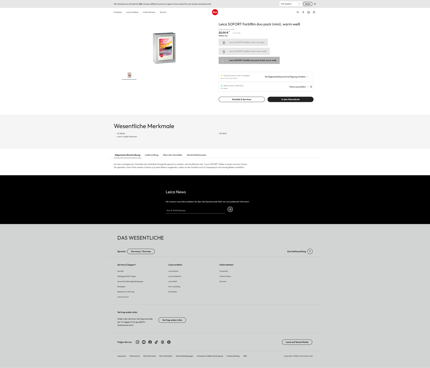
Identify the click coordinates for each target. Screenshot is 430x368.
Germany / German (141, 251)
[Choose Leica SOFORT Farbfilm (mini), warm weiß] (244, 51)
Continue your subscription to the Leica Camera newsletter (230, 209)
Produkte (118, 12)
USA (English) (286, 4)
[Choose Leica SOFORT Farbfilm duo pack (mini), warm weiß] (249, 60)
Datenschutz (135, 356)
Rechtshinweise (149, 356)
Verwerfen (315, 4)
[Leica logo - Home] (215, 12)
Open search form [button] (298, 12)
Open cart (314, 12)
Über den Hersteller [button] (172, 154)
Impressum (121, 356)
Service (163, 12)
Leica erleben (132, 12)
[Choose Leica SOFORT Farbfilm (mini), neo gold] (243, 42)
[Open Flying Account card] (303, 12)
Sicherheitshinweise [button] (196, 154)
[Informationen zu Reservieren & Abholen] (311, 86)
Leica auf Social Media (297, 342)
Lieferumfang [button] (151, 154)
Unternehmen (149, 12)
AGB (245, 356)
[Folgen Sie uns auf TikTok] (156, 342)
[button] (129, 75)
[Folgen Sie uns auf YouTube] (144, 342)
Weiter (308, 4)
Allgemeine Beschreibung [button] (127, 154)
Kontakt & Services (241, 99)
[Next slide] (210, 75)
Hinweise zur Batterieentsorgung (210, 356)
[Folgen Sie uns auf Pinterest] (169, 342)
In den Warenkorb (291, 99)
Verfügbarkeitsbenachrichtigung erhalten (285, 76)
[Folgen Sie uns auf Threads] (162, 342)
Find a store (308, 12)
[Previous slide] (118, 75)
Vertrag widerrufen (172, 320)
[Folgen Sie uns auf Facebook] (150, 342)
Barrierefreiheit (165, 356)
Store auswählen (297, 86)
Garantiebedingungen (184, 356)
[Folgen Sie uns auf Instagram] (137, 342)
